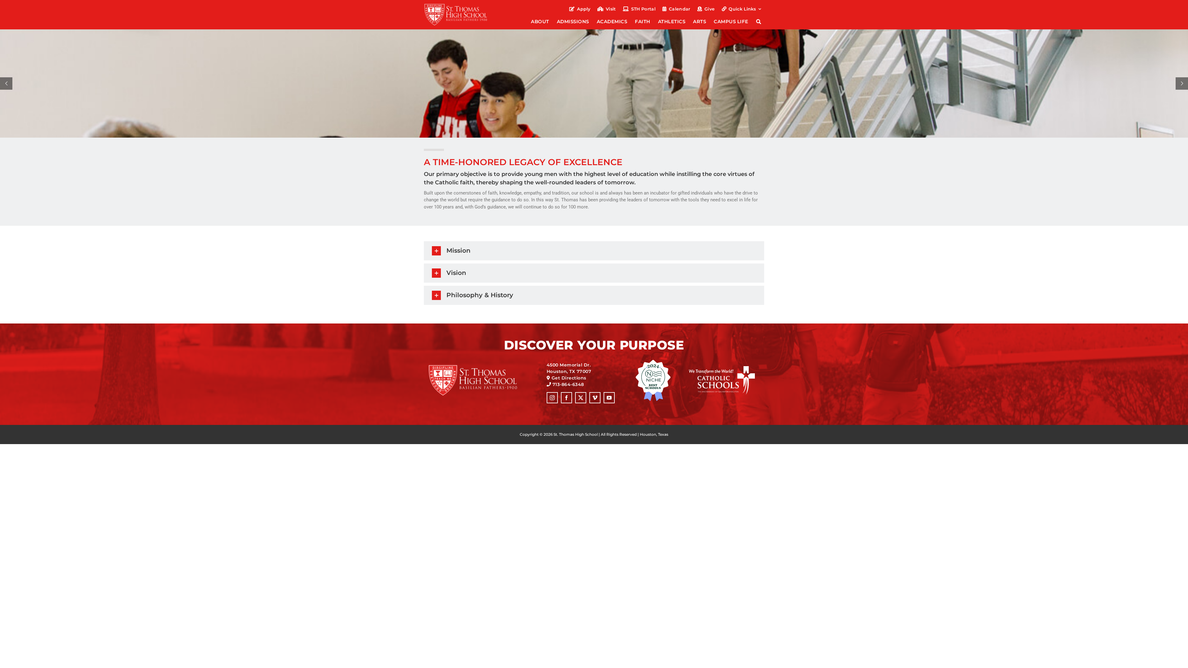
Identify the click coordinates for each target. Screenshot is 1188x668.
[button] (594, 251)
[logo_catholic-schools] (722, 368)
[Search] (758, 22)
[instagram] (552, 397)
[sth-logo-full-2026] (461, 5)
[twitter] (580, 397)
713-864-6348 (568, 384)
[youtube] (609, 397)
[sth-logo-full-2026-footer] (480, 367)
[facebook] (566, 397)
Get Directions (569, 378)
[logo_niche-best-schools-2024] (653, 362)
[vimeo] (594, 397)
